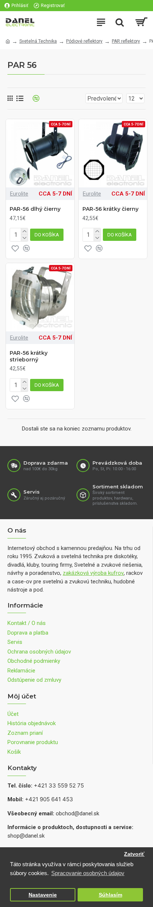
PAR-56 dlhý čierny (35, 209)
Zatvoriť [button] (134, 854)
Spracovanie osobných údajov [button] (87, 873)
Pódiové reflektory (84, 41)
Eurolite (19, 193)
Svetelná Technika (38, 41)
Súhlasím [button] (110, 895)
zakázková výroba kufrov (93, 573)
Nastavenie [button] (43, 895)
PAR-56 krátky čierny (110, 209)
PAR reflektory (126, 41)
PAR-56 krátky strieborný (29, 356)
